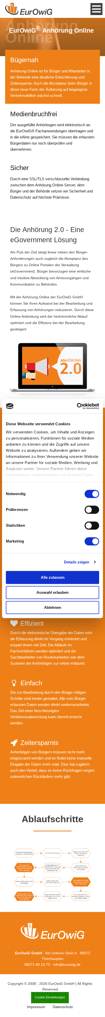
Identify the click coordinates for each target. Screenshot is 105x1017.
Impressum (36, 1007)
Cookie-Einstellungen (50, 997)
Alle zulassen (52, 577)
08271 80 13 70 (37, 964)
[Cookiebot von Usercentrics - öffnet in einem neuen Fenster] (77, 406)
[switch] (92, 510)
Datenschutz (63, 1007)
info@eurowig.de (67, 964)
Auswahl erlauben (52, 592)
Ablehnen (52, 607)
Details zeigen (76, 562)
